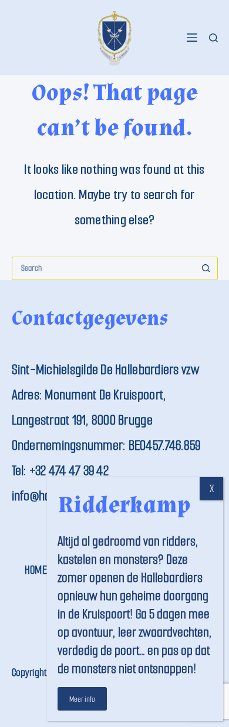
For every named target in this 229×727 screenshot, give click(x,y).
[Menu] (192, 37)
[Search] (213, 37)
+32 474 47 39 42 (69, 471)
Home (36, 570)
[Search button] (206, 268)
